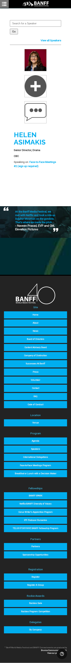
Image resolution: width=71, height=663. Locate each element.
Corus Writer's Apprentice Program (35, 512)
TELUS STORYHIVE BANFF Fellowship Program (35, 528)
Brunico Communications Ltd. (54, 650)
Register (36, 577)
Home (35, 315)
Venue (35, 422)
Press (35, 372)
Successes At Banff (35, 363)
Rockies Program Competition (35, 611)
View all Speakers (51, 40)
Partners (35, 546)
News (35, 331)
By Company (35, 629)
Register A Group (35, 585)
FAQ (35, 396)
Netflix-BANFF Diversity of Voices (35, 503)
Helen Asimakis (30, 138)
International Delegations (35, 457)
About (35, 323)
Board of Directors (35, 339)
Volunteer (35, 380)
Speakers (35, 449)
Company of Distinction (35, 355)
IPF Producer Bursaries (35, 520)
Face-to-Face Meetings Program (35, 465)
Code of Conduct (35, 404)
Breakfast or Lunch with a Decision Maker (35, 473)
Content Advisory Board (35, 347)
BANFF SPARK (35, 495)
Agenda (35, 441)
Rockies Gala (35, 603)
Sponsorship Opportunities (35, 554)
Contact (35, 388)
